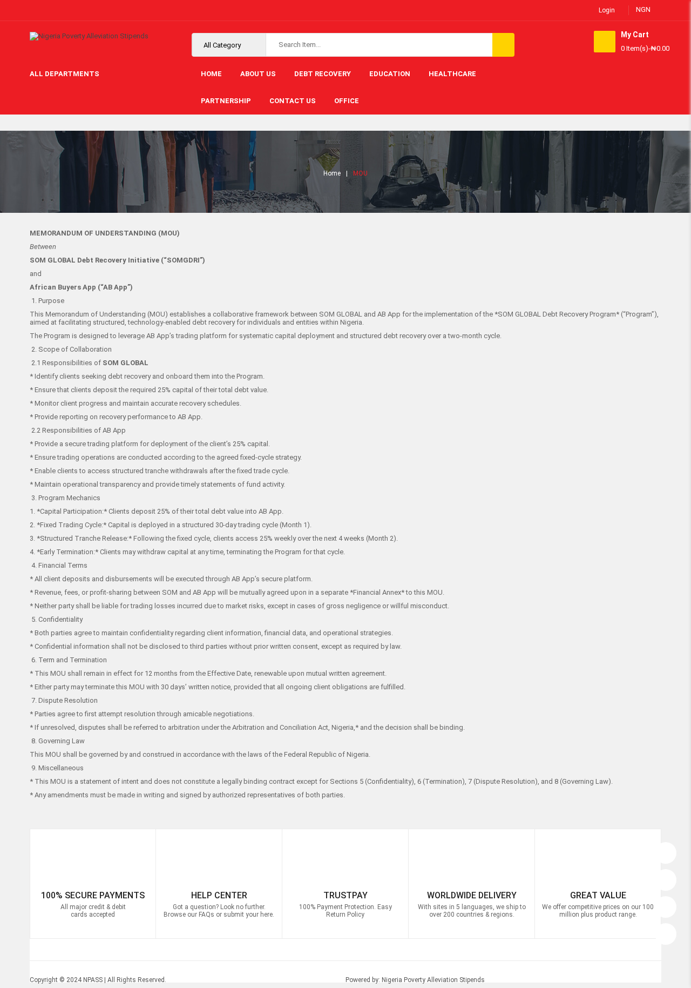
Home (332, 173)
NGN (643, 9)
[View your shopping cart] (604, 41)
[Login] (665, 850)
